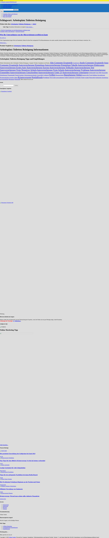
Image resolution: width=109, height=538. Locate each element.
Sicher (83, 77)
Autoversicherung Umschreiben (24, 72)
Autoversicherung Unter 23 (50, 72)
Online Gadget (12, 537)
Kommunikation (4, 77)
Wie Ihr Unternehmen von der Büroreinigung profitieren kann (24, 35)
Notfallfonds (37, 77)
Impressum (5, 506)
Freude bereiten (19, 75)
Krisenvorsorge (24, 77)
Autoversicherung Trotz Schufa (50, 70)
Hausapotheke (60, 75)
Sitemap (5, 508)
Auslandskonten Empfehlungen (10, 527)
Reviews (5, 507)
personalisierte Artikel (62, 77)
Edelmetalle (92, 72)
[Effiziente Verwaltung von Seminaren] (8, 486)
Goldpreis (46, 75)
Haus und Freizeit (7, 7)
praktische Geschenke (75, 77)
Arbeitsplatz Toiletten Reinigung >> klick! (23, 24)
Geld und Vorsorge (7, 5)
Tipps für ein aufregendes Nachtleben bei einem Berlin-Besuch (19, 475)
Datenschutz (6, 504)
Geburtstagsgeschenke (30, 75)
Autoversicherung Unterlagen (75, 72)
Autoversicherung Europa (38, 67)
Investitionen (101, 75)
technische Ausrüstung (101, 77)
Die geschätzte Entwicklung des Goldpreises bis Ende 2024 (17, 453)
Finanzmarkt (11, 75)
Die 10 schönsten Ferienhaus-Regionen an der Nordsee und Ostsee (20, 482)
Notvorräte (53, 77)
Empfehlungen (6, 529)
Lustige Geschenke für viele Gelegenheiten (12, 468)
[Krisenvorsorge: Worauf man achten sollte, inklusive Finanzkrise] (6, 493)
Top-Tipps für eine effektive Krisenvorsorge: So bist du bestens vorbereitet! (22, 460)
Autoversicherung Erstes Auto (13, 67)
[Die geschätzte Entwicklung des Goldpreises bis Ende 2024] (3, 450)
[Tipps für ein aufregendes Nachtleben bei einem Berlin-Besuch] (6, 472)
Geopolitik (40, 75)
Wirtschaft (17, 79)
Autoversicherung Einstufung (32, 65)
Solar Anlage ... (29, 27)
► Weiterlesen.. (17, 321)
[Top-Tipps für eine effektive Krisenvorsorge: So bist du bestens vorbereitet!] (7, 458)
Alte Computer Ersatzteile (61, 62)
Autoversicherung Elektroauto (91, 65)
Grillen (52, 75)
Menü (2, 11)
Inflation (95, 75)
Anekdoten (76, 63)
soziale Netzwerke (90, 77)
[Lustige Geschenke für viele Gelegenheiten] (4, 465)
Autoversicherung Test (84, 67)
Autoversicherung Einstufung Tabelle (61, 65)
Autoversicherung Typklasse (77, 70)
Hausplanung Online (73, 75)
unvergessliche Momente (7, 79)
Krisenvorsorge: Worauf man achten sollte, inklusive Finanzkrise (19, 496)
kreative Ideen (14, 77)
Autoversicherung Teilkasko (61, 67)
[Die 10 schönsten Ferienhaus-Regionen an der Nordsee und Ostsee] (6, 479)
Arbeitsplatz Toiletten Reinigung (23, 45)
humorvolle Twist (87, 75)
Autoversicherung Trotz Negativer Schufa (18, 70)
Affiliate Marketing (7, 526)
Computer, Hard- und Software (10, 4)
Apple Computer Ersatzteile (91, 62)
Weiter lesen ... (3, 42)
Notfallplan (46, 77)
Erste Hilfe (99, 72)
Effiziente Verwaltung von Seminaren (11, 489)
